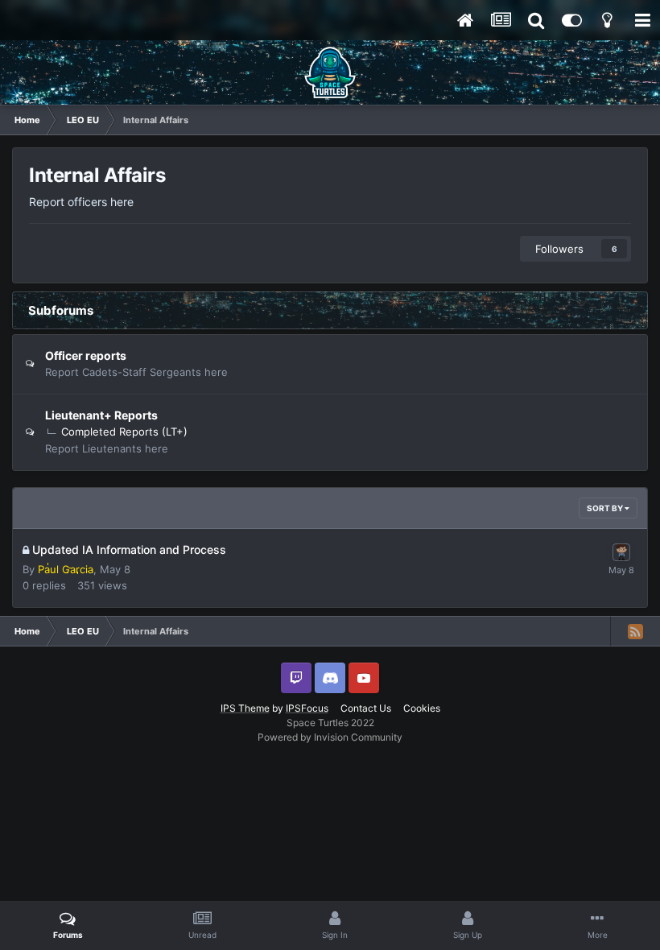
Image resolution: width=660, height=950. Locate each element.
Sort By (606, 508)
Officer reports (85, 355)
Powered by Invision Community (330, 737)
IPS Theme (245, 708)
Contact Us (365, 708)
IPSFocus (307, 708)
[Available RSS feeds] (635, 631)
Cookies (421, 708)
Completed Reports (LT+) (124, 431)
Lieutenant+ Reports (101, 415)
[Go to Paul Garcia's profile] (621, 552)
